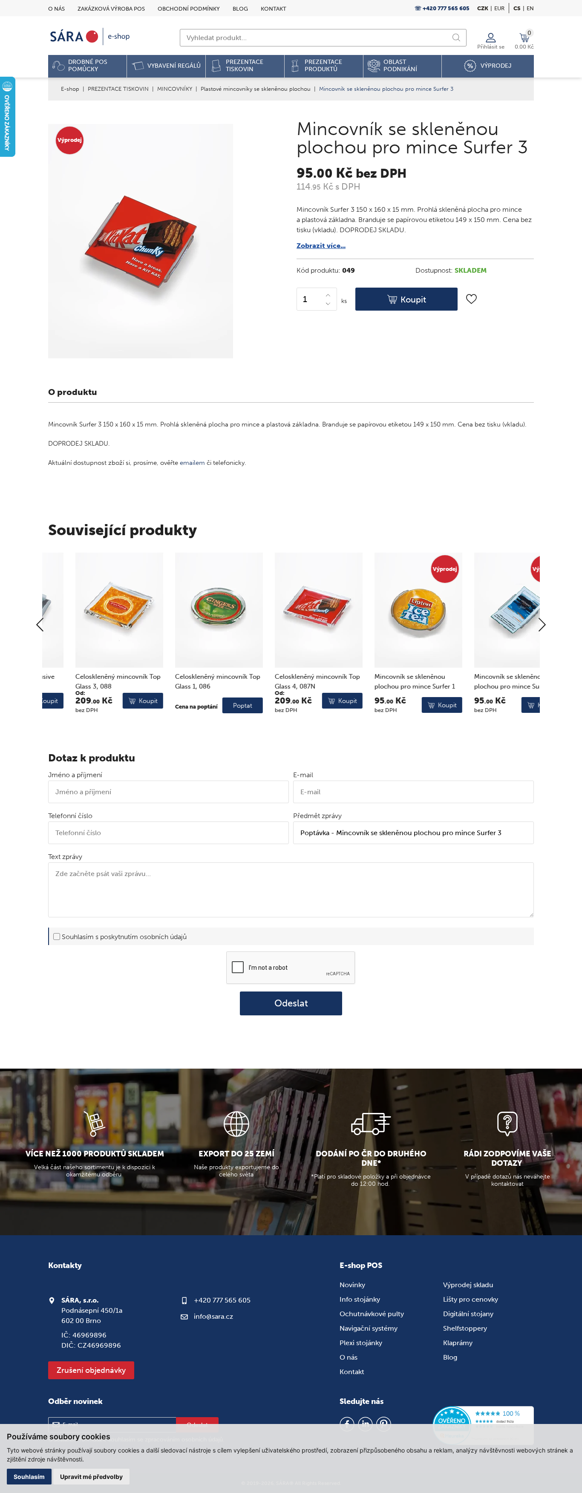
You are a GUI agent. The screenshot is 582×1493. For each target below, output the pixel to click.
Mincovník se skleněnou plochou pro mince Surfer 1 (387, 681)
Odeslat (291, 1003)
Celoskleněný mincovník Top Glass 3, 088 (90, 681)
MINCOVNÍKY (174, 89)
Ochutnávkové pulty (372, 1314)
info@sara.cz (213, 1316)
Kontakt (273, 9)
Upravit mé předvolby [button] (91, 1476)
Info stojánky (360, 1299)
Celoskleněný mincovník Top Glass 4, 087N (290, 681)
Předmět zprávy (317, 816)
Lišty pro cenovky (470, 1299)
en (530, 8)
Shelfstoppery (465, 1328)
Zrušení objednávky (91, 1370)
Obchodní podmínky (189, 9)
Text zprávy (65, 857)
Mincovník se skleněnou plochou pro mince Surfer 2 (487, 681)
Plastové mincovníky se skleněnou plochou (256, 89)
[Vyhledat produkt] (456, 37)
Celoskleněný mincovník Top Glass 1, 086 (190, 681)
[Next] (542, 625)
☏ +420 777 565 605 (442, 8)
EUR (499, 8)
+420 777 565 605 (222, 1300)
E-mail (303, 775)
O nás (56, 9)
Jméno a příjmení (75, 775)
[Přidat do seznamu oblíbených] (471, 299)
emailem (192, 463)
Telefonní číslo (70, 816)
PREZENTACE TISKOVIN (118, 89)
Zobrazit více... (321, 246)
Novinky (352, 1285)
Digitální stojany (468, 1314)
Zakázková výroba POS (111, 9)
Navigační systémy (369, 1328)
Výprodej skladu (468, 1285)
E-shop (70, 89)
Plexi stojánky (361, 1343)
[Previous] (39, 625)
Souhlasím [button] (29, 1476)
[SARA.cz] (90, 37)
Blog (240, 9)
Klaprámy (458, 1343)
